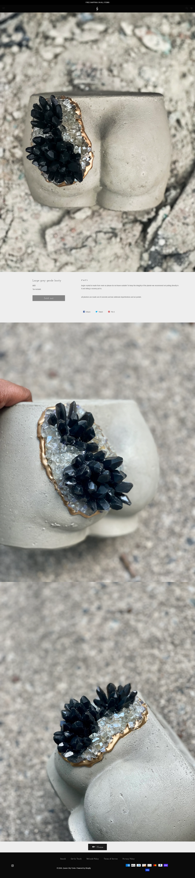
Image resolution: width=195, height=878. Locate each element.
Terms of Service (111, 859)
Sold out (48, 298)
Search (63, 859)
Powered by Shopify (84, 868)
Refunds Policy (93, 859)
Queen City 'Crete (69, 868)
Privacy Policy (129, 859)
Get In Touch (76, 859)
